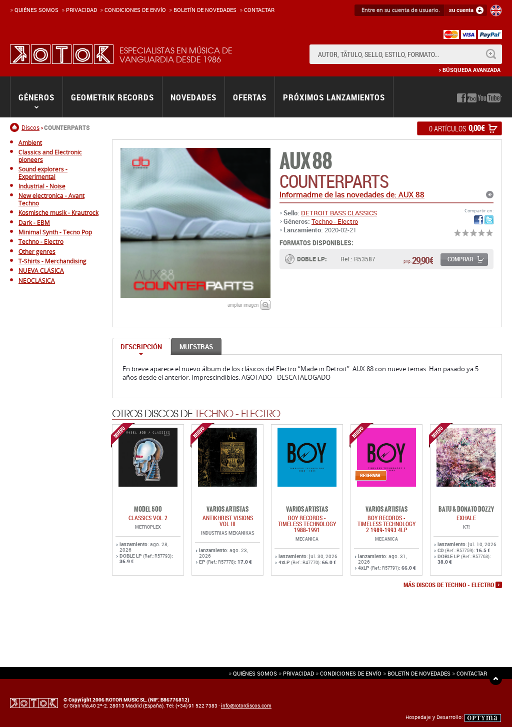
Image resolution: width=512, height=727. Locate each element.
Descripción (141, 346)
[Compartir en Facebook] (478, 219)
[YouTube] (490, 97)
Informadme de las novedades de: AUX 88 (352, 194)
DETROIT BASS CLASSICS (339, 212)
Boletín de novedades (205, 9)
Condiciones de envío (351, 673)
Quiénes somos (36, 9)
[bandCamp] (472, 97)
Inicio (16, 127)
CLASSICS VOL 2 (148, 518)
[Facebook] (461, 97)
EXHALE (466, 518)
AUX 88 (306, 161)
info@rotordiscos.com (246, 705)
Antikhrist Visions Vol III (227, 521)
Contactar (259, 9)
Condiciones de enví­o (135, 9)
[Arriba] (496, 679)
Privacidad (81, 9)
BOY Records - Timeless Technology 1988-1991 (307, 524)
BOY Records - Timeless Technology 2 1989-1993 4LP (387, 524)
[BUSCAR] (490, 54)
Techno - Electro (335, 221)
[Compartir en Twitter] (489, 219)
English (496, 10)
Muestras (196, 346)
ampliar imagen (243, 304)
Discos (31, 127)
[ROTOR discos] (62, 54)
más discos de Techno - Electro (449, 585)
